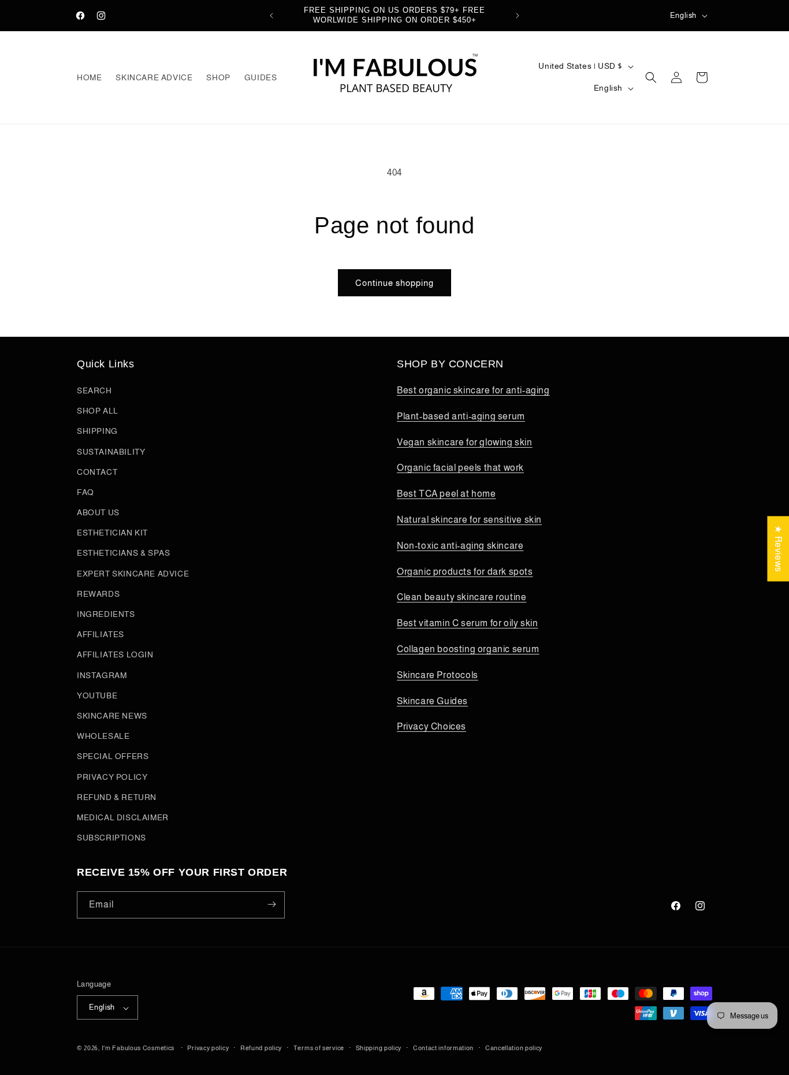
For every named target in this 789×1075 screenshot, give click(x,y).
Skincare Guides (432, 701)
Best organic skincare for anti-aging (473, 390)
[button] (651, 77)
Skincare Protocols (437, 675)
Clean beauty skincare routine (461, 597)
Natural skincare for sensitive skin (469, 520)
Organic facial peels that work (460, 468)
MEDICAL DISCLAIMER (123, 817)
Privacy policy (208, 1047)
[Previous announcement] (271, 16)
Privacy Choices (431, 727)
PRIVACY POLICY (112, 777)
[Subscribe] (271, 904)
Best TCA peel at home (446, 494)
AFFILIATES (100, 634)
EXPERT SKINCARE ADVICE (133, 573)
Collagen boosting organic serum (468, 649)
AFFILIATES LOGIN (115, 655)
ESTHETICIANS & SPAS (123, 553)
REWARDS (98, 593)
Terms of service (318, 1047)
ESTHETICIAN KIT (112, 533)
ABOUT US (98, 513)
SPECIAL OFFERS (112, 756)
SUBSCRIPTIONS (111, 838)
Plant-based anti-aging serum (461, 416)
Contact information (443, 1047)
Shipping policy (379, 1047)
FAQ (85, 492)
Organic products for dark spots (465, 571)
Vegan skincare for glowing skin (465, 442)
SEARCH (94, 390)
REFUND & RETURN (117, 797)
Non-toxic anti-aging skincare (460, 545)
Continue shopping (394, 283)
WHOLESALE (103, 736)
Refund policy (261, 1047)
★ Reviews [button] (778, 548)
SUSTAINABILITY (111, 451)
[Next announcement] (517, 16)
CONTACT (97, 472)
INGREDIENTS (106, 614)
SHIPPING (97, 431)
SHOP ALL (97, 411)
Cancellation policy (513, 1047)
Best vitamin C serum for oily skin (467, 623)
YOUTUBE (97, 695)
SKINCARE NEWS (112, 715)
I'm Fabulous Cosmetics (138, 1048)
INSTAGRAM (101, 675)
